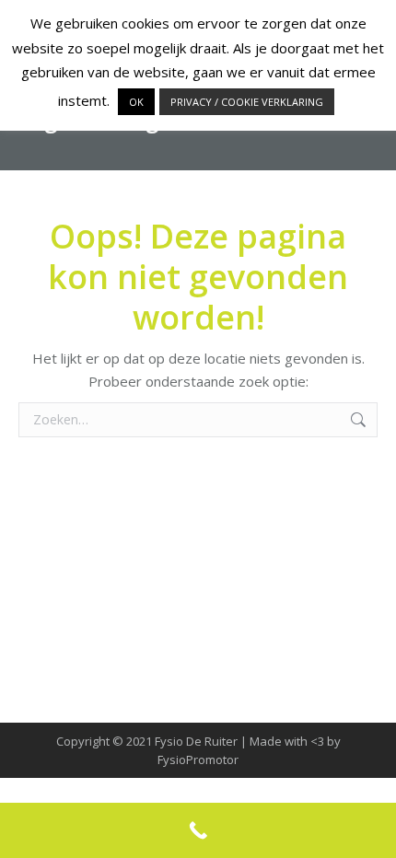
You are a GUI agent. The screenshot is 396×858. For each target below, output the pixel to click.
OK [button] (136, 102)
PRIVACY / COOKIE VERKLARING (246, 102)
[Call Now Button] (198, 830)
